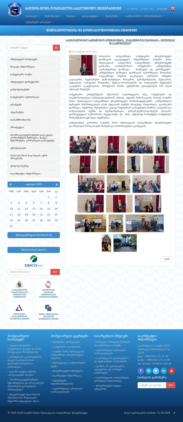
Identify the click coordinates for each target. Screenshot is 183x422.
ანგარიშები (17, 112)
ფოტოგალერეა (19, 166)
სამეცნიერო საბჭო (21, 74)
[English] (171, 9)
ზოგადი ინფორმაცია (22, 67)
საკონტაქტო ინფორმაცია (25, 173)
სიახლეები (32, 16)
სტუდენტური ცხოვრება (38, 22)
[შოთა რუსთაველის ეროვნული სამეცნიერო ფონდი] (48, 312)
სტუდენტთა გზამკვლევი (66, 342)
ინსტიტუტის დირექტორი (24, 82)
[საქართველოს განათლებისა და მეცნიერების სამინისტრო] (19, 289)
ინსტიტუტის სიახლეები (23, 59)
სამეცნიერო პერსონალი (24, 97)
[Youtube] (171, 371)
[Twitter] (156, 371)
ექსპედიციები (18, 148)
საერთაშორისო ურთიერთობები (143, 16)
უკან (166, 259)
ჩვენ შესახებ (52, 16)
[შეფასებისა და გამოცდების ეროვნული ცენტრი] (19, 312)
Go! (55, 272)
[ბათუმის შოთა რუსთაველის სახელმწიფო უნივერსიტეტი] (15, 9)
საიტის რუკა (148, 9)
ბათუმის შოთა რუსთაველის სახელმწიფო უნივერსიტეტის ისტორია (67, 355)
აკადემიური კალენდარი (66, 347)
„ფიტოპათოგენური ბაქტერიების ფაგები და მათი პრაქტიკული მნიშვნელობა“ (24, 348)
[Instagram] (148, 371)
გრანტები (16, 104)
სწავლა (71, 16)
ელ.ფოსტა (132, 9)
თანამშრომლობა (20, 120)
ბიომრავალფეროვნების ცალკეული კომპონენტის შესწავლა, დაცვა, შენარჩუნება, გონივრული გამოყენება (32, 138)
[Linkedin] (163, 371)
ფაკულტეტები (90, 16)
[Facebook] (141, 371)
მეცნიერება (112, 16)
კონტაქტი (162, 9)
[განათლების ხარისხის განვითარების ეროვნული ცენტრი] (48, 289)
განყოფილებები (20, 89)
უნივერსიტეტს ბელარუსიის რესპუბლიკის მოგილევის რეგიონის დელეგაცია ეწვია (24, 397)
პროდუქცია (17, 127)
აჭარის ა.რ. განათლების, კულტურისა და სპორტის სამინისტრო (109, 369)
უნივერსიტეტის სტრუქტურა (68, 371)
